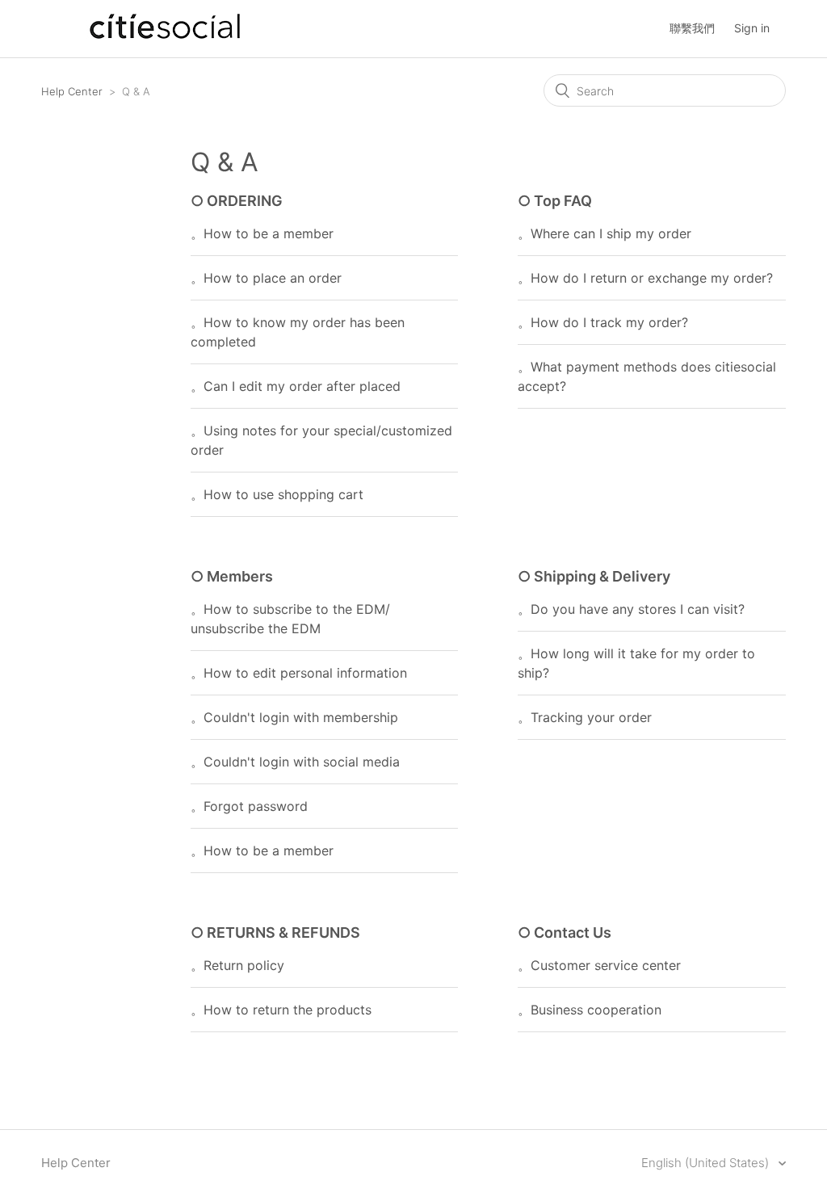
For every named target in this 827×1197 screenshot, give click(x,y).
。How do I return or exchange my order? (645, 278)
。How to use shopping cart (277, 494)
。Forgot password (249, 806)
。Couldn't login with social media (295, 762)
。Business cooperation (589, 1010)
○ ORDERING (237, 200)
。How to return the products (281, 1010)
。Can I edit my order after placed (296, 386)
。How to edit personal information (299, 673)
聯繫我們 (692, 28)
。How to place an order (266, 278)
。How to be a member (262, 233)
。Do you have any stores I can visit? (631, 609)
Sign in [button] (752, 28)
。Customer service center (599, 965)
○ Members (232, 576)
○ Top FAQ (555, 200)
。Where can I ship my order (604, 233)
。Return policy (237, 965)
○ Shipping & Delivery (594, 576)
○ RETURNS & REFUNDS (275, 932)
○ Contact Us (564, 932)
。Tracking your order (585, 717)
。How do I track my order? (603, 322)
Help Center (72, 91)
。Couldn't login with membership (294, 717)
